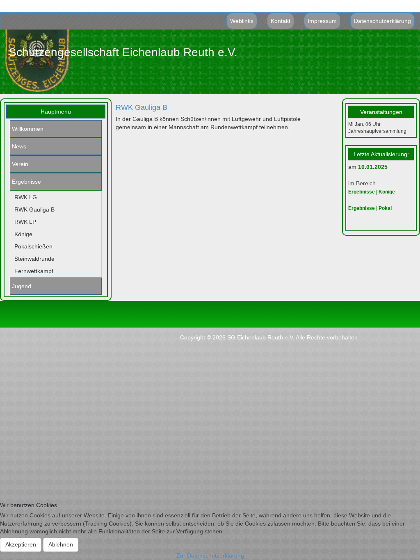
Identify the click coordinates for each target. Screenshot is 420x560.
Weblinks (241, 21)
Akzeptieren (20, 544)
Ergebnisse (26, 181)
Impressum (322, 21)
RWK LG (25, 197)
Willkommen (27, 128)
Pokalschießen (33, 246)
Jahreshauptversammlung (377, 131)
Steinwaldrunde (34, 258)
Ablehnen (60, 544)
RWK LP (25, 222)
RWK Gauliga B (34, 209)
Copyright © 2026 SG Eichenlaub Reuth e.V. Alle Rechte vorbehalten (269, 337)
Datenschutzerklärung (382, 21)
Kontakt (280, 21)
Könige (23, 234)
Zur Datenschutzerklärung (210, 555)
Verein (20, 164)
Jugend (21, 286)
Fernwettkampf (33, 271)
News (19, 146)
